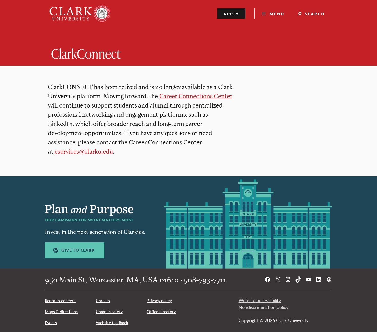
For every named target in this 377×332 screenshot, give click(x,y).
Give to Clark (77, 250)
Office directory (161, 311)
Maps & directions (61, 311)
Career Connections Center (195, 96)
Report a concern (60, 300)
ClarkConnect (86, 53)
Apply (231, 13)
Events (51, 322)
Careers (103, 300)
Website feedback (112, 322)
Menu (277, 13)
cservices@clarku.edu (84, 151)
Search (315, 13)
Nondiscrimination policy (264, 307)
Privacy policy (159, 300)
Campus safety (109, 311)
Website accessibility (260, 300)
